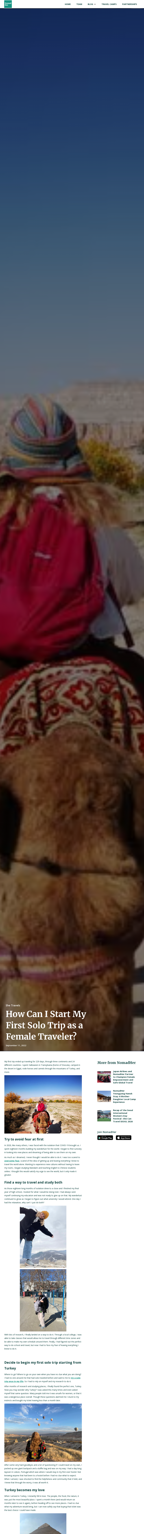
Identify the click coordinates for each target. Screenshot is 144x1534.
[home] (11, 4)
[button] (92, 4)
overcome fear (11, 1160)
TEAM (79, 4)
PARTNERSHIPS (129, 4)
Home (68, 4)
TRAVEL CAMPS (109, 4)
